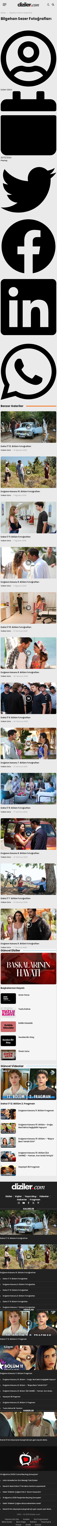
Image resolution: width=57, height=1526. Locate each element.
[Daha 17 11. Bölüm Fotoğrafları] (28, 517)
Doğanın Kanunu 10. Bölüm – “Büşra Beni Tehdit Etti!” (25, 1385)
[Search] (52, 4)
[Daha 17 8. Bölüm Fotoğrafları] (28, 788)
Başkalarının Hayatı (12, 988)
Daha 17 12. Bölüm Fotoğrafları (16, 446)
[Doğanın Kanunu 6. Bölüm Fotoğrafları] (28, 834)
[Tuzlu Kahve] (8, 1012)
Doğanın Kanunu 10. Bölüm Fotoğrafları (20, 491)
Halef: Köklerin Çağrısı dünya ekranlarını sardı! (22, 1503)
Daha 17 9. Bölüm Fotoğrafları (15, 717)
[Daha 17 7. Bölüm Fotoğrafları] (28, 879)
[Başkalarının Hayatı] (28, 968)
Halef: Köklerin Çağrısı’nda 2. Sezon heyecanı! (22, 1492)
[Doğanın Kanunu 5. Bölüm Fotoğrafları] (28, 924)
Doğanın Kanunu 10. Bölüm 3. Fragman (19, 1402)
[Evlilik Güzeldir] (8, 1026)
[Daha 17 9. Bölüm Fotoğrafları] (28, 698)
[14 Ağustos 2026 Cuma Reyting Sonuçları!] (28, 1458)
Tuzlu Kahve (24, 1009)
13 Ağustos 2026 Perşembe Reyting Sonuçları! (22, 1497)
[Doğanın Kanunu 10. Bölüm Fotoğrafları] (28, 472)
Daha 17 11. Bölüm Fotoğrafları (16, 536)
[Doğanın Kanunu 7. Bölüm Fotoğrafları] (28, 743)
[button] (28, 190)
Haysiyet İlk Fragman (29, 1166)
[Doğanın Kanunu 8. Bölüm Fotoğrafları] (28, 653)
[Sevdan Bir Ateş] (8, 1041)
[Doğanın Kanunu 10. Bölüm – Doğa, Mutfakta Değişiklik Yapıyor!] (8, 1128)
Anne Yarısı (23, 995)
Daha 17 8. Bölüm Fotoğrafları (15, 808)
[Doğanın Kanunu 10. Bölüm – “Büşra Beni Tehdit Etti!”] (8, 1142)
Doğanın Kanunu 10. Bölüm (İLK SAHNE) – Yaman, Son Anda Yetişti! (35, 1154)
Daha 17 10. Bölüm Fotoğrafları (16, 627)
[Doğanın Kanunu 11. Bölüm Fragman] (8, 1114)
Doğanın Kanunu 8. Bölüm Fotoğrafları (20, 672)
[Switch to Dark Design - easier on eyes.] (48, 4)
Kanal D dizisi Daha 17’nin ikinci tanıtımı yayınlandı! (24, 1486)
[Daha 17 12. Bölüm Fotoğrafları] (28, 427)
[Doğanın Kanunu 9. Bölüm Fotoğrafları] (28, 562)
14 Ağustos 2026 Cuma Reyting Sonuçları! (19, 1474)
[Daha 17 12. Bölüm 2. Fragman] (28, 1084)
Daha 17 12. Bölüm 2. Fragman (18, 1103)
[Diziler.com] (28, 4)
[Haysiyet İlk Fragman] (8, 1170)
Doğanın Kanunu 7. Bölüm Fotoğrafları (20, 762)
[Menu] (4, 4)
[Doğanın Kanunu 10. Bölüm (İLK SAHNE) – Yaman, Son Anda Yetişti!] (8, 1156)
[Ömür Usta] (8, 1055)
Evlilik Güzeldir (25, 1023)
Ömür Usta (23, 1051)
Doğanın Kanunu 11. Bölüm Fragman (36, 1110)
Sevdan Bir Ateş (26, 1037)
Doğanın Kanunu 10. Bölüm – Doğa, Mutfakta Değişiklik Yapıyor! (35, 1126)
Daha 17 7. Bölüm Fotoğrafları (15, 898)
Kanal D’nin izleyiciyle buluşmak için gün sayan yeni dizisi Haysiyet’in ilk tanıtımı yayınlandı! (27, 1510)
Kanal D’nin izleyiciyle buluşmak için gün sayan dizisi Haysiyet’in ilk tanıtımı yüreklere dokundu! (23, 1441)
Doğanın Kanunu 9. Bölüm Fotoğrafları (20, 582)
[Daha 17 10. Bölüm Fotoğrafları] (28, 608)
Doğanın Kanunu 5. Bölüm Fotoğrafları (20, 943)
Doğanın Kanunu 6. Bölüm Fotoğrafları (20, 853)
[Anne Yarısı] (8, 998)
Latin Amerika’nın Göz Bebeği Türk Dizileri (20, 1480)
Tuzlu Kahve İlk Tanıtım (12, 1408)
